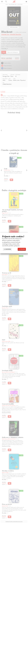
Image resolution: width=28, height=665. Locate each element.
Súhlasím (22, 249)
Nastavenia (8, 249)
